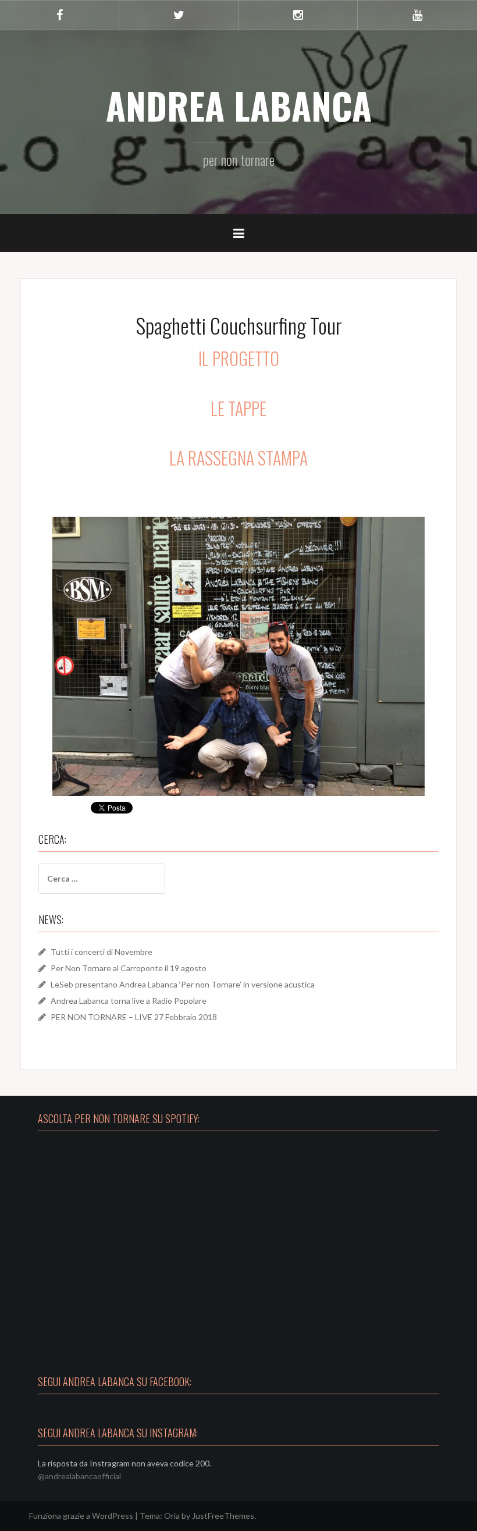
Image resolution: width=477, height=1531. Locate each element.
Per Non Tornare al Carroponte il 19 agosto (129, 968)
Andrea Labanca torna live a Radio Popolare (129, 1001)
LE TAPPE (238, 408)
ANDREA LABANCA (239, 105)
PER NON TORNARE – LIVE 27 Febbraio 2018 (134, 1017)
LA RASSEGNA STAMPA (238, 458)
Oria (172, 1516)
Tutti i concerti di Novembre (101, 952)
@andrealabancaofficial (79, 1476)
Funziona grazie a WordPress (81, 1516)
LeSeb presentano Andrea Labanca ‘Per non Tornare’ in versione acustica (183, 984)
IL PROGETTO (238, 358)
